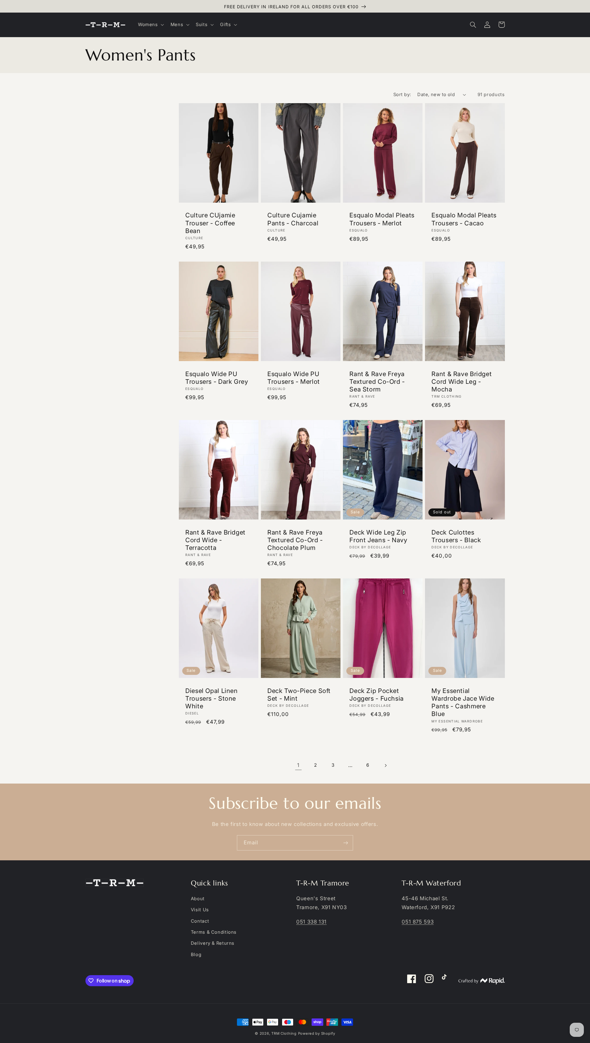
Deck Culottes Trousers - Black (456, 536)
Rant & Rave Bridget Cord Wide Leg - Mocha (461, 381)
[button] (150, 24)
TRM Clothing (284, 1033)
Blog (196, 954)
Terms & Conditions (214, 932)
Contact (200, 921)
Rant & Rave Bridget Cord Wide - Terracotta (215, 539)
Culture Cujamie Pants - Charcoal (292, 219)
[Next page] (385, 765)
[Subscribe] (346, 842)
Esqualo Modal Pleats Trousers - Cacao (464, 219)
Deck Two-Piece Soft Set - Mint (299, 694)
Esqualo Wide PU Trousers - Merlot (293, 377)
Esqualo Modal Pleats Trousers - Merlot (382, 219)
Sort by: (402, 94)
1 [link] (298, 765)
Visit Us (200, 910)
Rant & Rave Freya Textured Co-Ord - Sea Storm (377, 381)
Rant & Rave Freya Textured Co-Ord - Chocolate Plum (295, 539)
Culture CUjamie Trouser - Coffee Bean (210, 222)
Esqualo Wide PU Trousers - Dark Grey (216, 377)
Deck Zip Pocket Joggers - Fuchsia (376, 694)
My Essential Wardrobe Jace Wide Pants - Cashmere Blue (462, 702)
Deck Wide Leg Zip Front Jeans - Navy (378, 536)
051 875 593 (418, 922)
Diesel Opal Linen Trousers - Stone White (211, 698)
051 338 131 (311, 922)
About (198, 898)
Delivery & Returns (212, 943)
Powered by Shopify (316, 1033)
